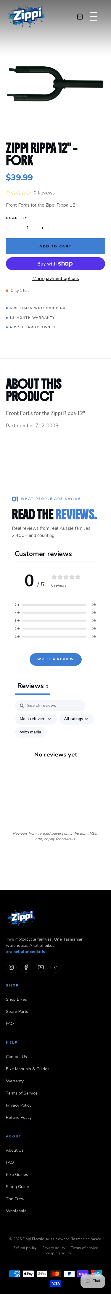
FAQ (10, 1023)
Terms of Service (22, 1093)
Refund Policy (19, 1117)
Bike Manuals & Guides (27, 1069)
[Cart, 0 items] (80, 16)
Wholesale (16, 1211)
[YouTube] (41, 967)
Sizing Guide (17, 1187)
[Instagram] (11, 967)
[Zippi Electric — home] (26, 16)
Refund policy (24, 1247)
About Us (15, 1150)
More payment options (55, 278)
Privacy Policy (18, 1105)
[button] (55, 605)
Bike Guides (17, 1174)
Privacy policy (53, 1247)
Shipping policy (58, 1253)
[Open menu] (92, 16)
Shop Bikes (16, 999)
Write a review (55, 659)
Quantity (17, 218)
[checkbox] (30, 732)
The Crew (15, 1199)
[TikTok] (55, 967)
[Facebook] (26, 967)
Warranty (15, 1081)
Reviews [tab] (32, 686)
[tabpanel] (55, 760)
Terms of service (84, 1247)
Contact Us (16, 1057)
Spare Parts (17, 1011)
